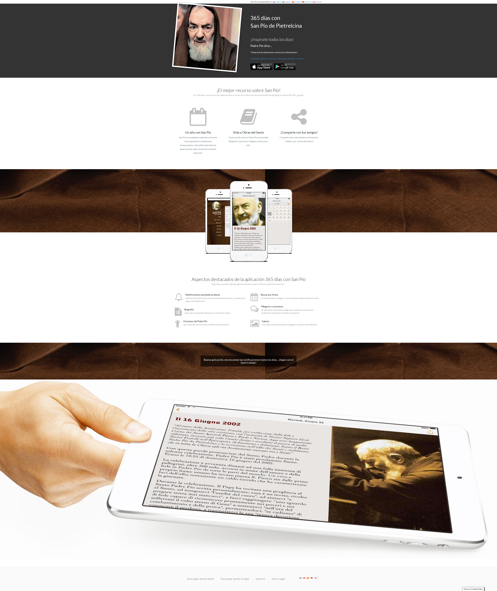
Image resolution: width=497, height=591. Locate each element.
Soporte (260, 578)
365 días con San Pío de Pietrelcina (276, 22)
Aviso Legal (278, 578)
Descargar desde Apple (200, 578)
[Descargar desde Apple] (261, 66)
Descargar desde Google (235, 578)
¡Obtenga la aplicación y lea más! (263, 59)
